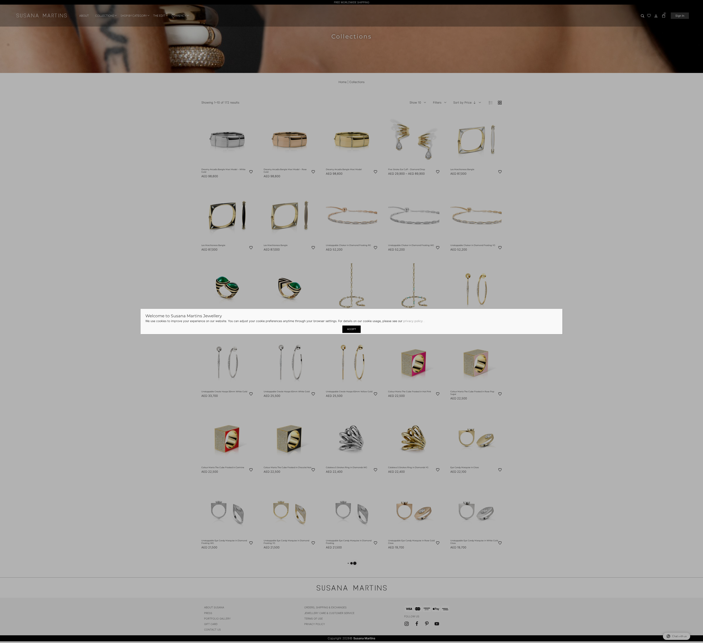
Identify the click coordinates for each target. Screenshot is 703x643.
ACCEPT (351, 329)
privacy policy (413, 321)
